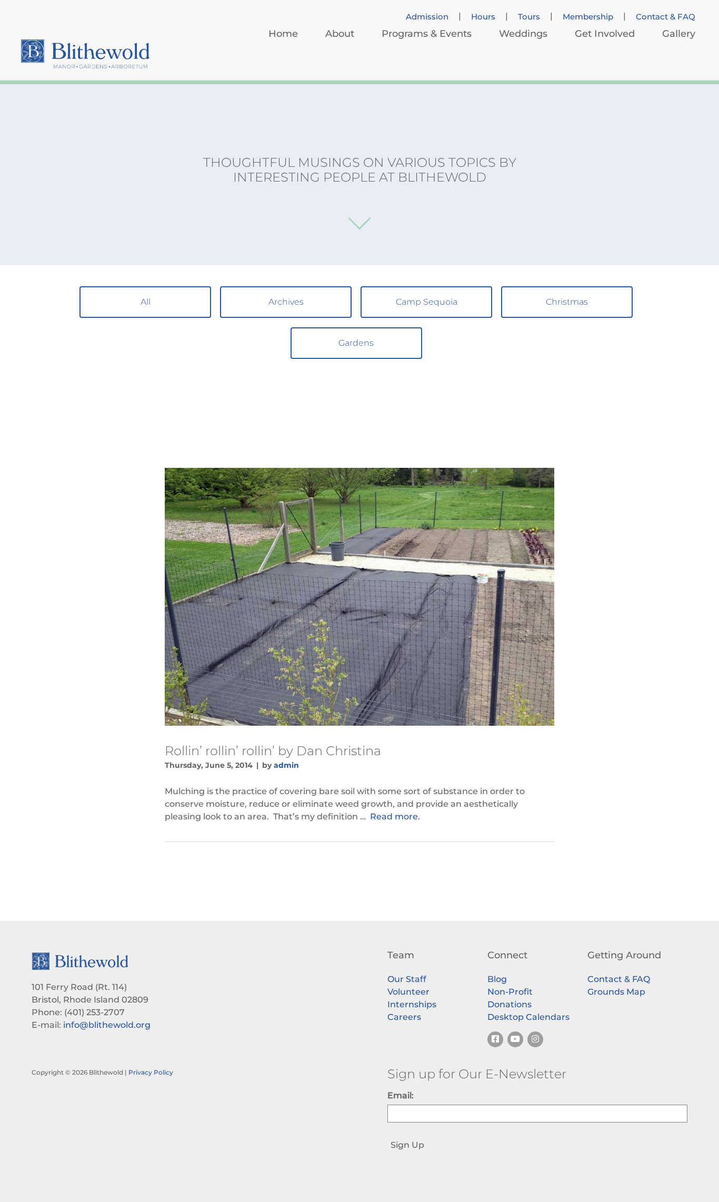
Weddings (523, 33)
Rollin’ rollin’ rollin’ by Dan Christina (273, 750)
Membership (588, 17)
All (146, 302)
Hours (483, 17)
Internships (411, 1004)
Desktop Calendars (528, 1017)
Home (283, 33)
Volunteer (408, 992)
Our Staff (406, 979)
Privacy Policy (150, 1072)
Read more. (395, 817)
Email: (400, 1095)
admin (286, 765)
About (339, 33)
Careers (404, 1017)
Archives (286, 302)
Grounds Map (616, 992)
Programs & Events (427, 33)
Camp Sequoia (426, 302)
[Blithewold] (85, 53)
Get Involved (605, 33)
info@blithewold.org (107, 1025)
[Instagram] (535, 1039)
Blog (497, 979)
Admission (427, 17)
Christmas (567, 302)
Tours (529, 17)
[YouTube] (515, 1039)
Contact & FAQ (665, 17)
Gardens (356, 343)
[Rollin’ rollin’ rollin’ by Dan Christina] (359, 597)
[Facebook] (495, 1039)
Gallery (678, 33)
